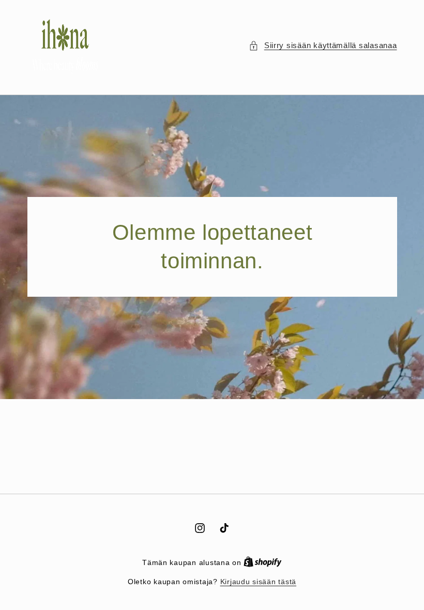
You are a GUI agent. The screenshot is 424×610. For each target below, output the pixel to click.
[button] (323, 46)
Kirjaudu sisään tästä (258, 582)
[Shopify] (263, 563)
